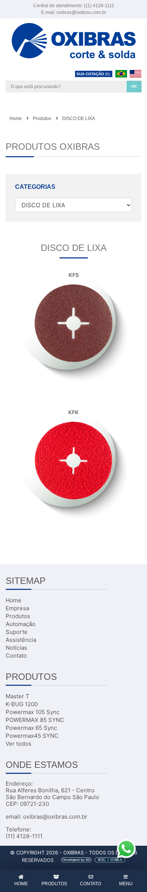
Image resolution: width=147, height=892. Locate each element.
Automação (20, 624)
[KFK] (73, 459)
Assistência (21, 639)
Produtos (42, 118)
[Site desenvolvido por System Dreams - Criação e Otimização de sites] (90, 860)
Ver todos (18, 743)
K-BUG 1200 (22, 704)
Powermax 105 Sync (33, 712)
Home (15, 118)
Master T (17, 696)
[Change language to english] (135, 73)
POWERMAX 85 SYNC (35, 719)
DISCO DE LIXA (78, 118)
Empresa (17, 608)
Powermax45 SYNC (32, 735)
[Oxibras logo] (74, 40)
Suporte (17, 631)
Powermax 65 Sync (31, 727)
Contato (16, 655)
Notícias (16, 647)
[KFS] (73, 322)
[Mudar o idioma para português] (121, 73)
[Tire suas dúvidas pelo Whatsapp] (126, 848)
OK (134, 86)
